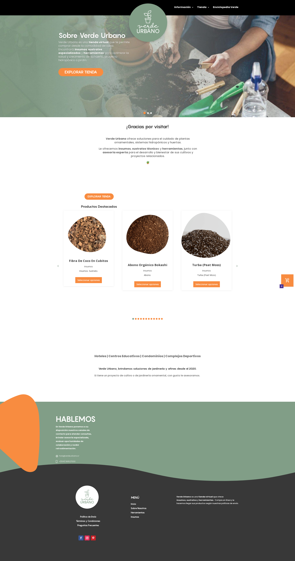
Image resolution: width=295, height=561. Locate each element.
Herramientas (138, 512)
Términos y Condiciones (88, 521)
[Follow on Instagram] (87, 538)
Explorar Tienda (81, 72)
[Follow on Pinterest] (93, 538)
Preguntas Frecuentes (88, 525)
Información (182, 7)
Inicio (133, 504)
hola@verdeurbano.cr (69, 456)
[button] (237, 266)
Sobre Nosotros (138, 508)
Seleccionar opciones (88, 280)
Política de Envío (88, 516)
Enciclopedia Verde (225, 7)
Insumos (88, 266)
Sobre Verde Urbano (92, 35)
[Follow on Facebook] (81, 538)
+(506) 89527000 (67, 461)
